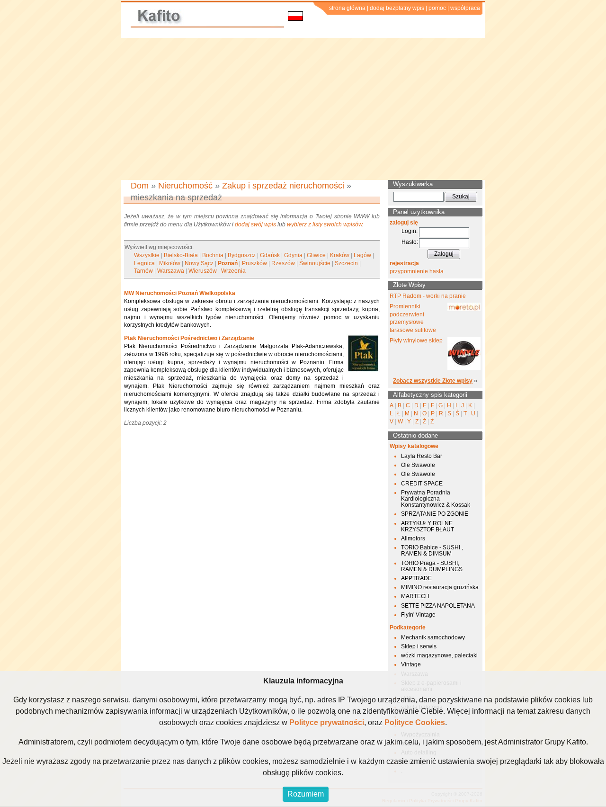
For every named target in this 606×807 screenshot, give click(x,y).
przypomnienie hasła (417, 271)
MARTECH (415, 596)
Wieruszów (202, 271)
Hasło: (409, 242)
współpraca (465, 8)
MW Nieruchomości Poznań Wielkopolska (179, 293)
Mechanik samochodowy (433, 637)
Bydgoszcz (242, 255)
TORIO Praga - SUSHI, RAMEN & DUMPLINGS (432, 566)
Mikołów (169, 263)
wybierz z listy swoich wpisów (324, 224)
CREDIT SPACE (422, 483)
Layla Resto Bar (421, 456)
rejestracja (404, 263)
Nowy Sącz (199, 263)
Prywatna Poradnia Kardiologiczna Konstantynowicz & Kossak (435, 498)
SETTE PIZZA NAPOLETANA (438, 605)
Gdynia (293, 255)
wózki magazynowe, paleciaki (439, 655)
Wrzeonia (233, 271)
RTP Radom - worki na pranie (428, 296)
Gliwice (316, 255)
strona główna (347, 8)
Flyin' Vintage (418, 614)
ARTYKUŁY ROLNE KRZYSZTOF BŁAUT (427, 526)
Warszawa (170, 271)
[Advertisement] (303, 109)
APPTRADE (416, 578)
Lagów (362, 255)
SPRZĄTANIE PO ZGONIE (434, 514)
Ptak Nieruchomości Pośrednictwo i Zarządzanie (189, 338)
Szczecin (346, 263)
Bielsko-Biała (181, 255)
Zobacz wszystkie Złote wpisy (432, 380)
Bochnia (212, 255)
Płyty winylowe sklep (416, 340)
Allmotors (413, 538)
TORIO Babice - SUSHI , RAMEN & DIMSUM (432, 550)
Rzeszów (283, 263)
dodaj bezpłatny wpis (397, 8)
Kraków (339, 255)
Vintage (411, 664)
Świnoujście (314, 263)
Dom (140, 185)
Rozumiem (305, 794)
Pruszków (254, 263)
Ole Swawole (418, 465)
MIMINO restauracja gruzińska (440, 587)
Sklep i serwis (419, 646)
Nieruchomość (185, 185)
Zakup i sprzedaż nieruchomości (283, 185)
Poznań (228, 263)
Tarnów (143, 271)
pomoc (437, 8)
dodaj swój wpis (255, 224)
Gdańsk (270, 255)
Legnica (144, 263)
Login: (409, 231)
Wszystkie (147, 255)
